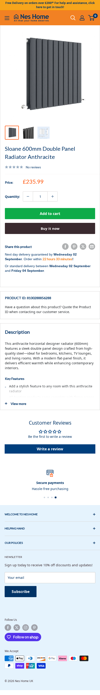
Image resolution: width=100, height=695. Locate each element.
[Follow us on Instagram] (25, 627)
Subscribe (21, 591)
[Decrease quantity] (28, 196)
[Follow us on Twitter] (16, 627)
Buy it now (50, 228)
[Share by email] (92, 246)
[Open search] (73, 17)
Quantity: (12, 196)
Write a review (50, 449)
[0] (91, 18)
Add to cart (50, 213)
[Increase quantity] (52, 196)
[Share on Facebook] (65, 246)
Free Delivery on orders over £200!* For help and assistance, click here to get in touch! (50, 5)
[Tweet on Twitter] (83, 246)
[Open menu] (7, 18)
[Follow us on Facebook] (8, 627)
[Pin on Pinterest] (74, 246)
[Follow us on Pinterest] (34, 627)
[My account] (82, 17)
